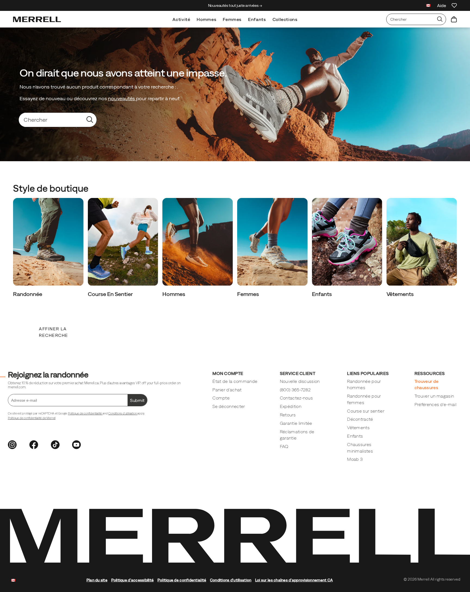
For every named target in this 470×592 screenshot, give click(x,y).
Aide (441, 5)
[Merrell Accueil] (37, 19)
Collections (285, 19)
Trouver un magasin (434, 395)
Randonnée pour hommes (364, 384)
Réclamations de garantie (297, 435)
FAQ (284, 446)
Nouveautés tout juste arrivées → (235, 5)
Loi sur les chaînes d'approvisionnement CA (294, 580)
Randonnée (28, 294)
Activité (181, 19)
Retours (288, 414)
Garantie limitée (296, 423)
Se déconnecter (228, 406)
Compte (221, 397)
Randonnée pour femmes (364, 399)
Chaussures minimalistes (360, 447)
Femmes (232, 19)
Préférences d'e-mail (435, 404)
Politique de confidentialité (85, 413)
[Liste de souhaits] (454, 5)
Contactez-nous (296, 397)
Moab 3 (355, 459)
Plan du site (96, 580)
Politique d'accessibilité (132, 580)
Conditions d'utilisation (122, 413)
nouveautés (122, 98)
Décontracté (360, 419)
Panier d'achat (227, 389)
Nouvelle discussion (300, 381)
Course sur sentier (365, 410)
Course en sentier (111, 294)
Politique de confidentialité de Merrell (31, 418)
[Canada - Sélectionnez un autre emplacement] (428, 6)
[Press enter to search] (440, 19)
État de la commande (234, 381)
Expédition (290, 406)
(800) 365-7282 (295, 389)
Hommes (206, 19)
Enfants (257, 19)
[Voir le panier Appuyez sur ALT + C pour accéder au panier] (454, 19)
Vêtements (400, 294)
